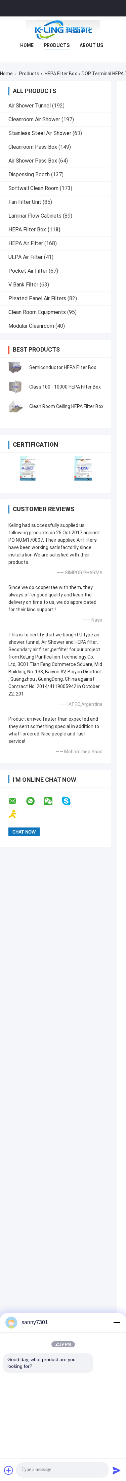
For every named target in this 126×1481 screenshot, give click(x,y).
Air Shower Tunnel (29, 105)
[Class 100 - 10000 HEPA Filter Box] (15, 387)
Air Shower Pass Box (32, 161)
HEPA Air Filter (25, 243)
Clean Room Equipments (37, 312)
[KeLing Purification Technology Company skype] (70, 801)
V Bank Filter (23, 284)
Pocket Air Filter (27, 271)
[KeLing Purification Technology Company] (63, 30)
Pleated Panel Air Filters (37, 298)
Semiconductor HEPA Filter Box (62, 367)
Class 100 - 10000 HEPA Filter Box (65, 387)
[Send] (116, 1470)
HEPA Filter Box (61, 73)
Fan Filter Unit (24, 202)
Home (27, 45)
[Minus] (117, 1322)
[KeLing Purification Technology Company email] (16, 801)
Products (57, 45)
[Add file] (8, 1470)
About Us (91, 45)
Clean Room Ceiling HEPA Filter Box (66, 406)
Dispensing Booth (29, 174)
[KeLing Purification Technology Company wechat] (52, 801)
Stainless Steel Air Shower (39, 133)
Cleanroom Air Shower (34, 119)
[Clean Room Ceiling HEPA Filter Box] (15, 406)
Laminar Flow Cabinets (34, 216)
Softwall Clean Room (33, 188)
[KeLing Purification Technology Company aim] (17, 814)
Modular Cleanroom (31, 326)
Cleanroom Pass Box (32, 147)
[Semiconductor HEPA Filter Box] (15, 367)
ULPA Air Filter (25, 257)
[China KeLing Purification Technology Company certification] (27, 468)
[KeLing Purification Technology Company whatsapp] (34, 801)
